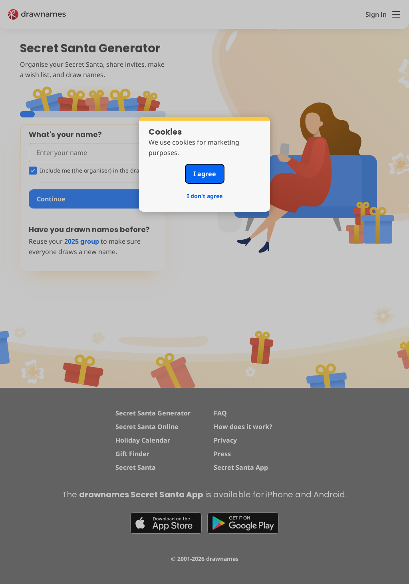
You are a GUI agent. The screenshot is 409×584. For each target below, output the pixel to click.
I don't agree (204, 196)
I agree (204, 173)
